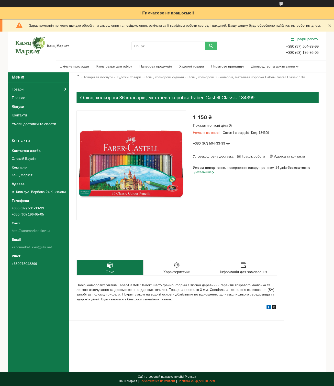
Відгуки (18, 106)
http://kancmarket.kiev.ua (31, 231)
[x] (274, 308)
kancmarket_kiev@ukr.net (32, 247)
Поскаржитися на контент (157, 381)
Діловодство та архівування (273, 66)
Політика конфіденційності (196, 381)
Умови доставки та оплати (34, 124)
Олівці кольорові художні (164, 77)
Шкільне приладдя (74, 66)
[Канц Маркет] (30, 45)
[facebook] (269, 308)
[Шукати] (211, 46)
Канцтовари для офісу (114, 66)
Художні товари (191, 66)
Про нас (18, 98)
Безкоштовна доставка (216, 156)
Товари (17, 89)
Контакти (19, 115)
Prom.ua (190, 376)
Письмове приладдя (227, 66)
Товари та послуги (98, 77)
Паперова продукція (155, 66)
